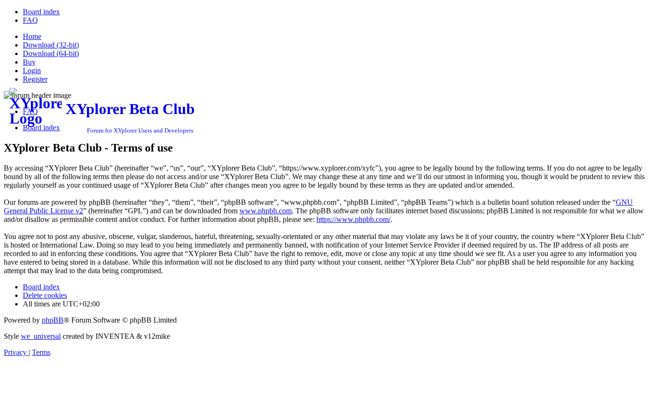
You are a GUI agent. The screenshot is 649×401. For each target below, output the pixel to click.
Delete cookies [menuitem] (45, 295)
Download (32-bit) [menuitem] (51, 45)
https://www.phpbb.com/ (353, 219)
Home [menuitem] (32, 36)
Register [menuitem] (35, 79)
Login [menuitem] (32, 71)
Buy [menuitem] (29, 62)
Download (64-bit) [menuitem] (51, 53)
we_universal (41, 336)
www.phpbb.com (265, 211)
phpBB (53, 320)
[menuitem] (41, 12)
